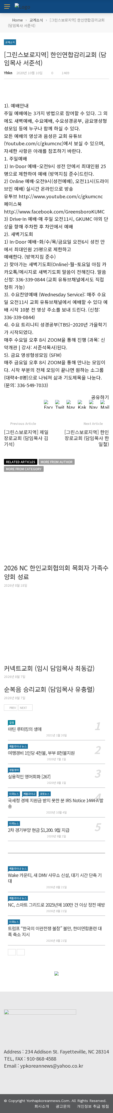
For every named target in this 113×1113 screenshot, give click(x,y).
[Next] (21, 952)
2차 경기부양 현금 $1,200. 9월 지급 (38, 830)
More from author (57, 461)
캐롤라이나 (29, 794)
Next (23, 707)
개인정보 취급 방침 (93, 1106)
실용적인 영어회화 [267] (29, 776)
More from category (24, 469)
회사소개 (41, 1106)
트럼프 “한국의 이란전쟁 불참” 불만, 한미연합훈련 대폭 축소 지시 (55, 931)
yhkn (8, 72)
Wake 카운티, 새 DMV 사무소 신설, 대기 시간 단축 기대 (55, 878)
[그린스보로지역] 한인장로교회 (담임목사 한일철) (86, 438)
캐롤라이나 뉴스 (18, 746)
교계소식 (10, 42)
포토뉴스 (44, 794)
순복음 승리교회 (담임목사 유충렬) (49, 689)
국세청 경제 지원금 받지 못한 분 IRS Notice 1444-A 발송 (55, 803)
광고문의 (63, 1106)
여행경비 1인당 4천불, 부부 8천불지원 (41, 753)
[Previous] (12, 952)
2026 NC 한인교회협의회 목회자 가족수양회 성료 (56, 572)
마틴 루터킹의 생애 (25, 729)
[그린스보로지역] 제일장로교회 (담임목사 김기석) (26, 438)
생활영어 (14, 770)
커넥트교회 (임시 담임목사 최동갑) (49, 668)
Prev (12, 707)
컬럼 (11, 722)
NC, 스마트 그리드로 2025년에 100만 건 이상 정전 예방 (56, 904)
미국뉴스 (14, 794)
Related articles (20, 461)
